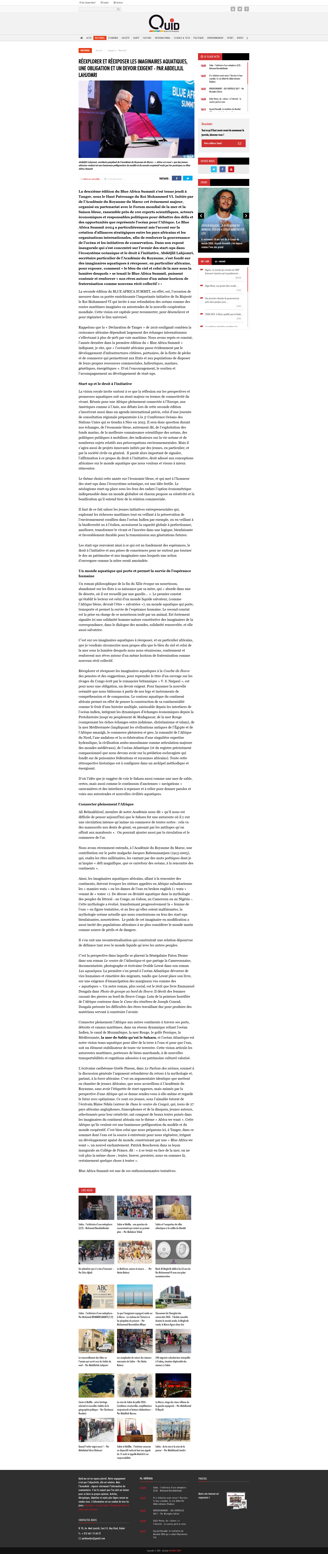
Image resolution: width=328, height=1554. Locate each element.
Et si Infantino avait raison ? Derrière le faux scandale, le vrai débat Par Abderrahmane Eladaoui (226, 78)
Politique (198, 37)
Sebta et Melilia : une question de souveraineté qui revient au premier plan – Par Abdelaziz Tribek (133, 1228)
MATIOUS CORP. (175, 1550)
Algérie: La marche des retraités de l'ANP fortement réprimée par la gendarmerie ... (223, 273)
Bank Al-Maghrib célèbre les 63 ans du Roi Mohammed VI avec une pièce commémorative (172, 1272)
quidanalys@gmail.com (93, 1538)
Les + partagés (220, 261)
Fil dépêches (146, 1478)
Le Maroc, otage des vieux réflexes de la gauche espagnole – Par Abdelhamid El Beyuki (173, 1405)
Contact (105, 2)
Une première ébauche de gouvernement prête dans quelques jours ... (223, 302)
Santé (136, 37)
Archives (119, 2)
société (126, 37)
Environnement (215, 37)
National (100, 37)
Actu (89, 37)
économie (113, 37)
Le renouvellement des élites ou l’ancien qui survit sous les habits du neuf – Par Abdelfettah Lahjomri (95, 1361)
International (163, 37)
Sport (230, 37)
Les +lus (205, 261)
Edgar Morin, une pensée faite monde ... (223, 287)
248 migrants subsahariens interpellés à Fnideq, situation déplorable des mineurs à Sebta (172, 1361)
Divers (240, 37)
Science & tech (182, 37)
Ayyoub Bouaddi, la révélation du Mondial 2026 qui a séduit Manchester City (222, 229)
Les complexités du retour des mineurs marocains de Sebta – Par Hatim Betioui (134, 1361)
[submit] (118, 9)
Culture (147, 37)
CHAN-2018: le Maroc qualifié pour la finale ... (224, 316)
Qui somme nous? (88, 2)
